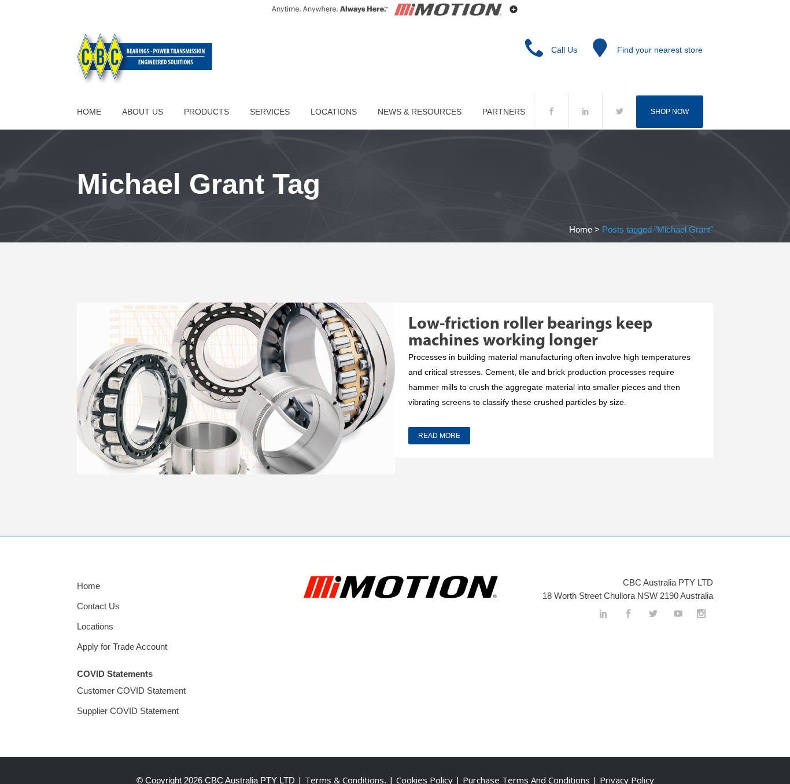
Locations (95, 626)
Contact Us (98, 606)
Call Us (564, 49)
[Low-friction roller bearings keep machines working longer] (236, 388)
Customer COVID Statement (131, 690)
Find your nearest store (660, 49)
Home (580, 229)
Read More (439, 436)
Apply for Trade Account (122, 647)
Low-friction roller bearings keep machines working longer (530, 332)
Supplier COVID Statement (128, 711)
